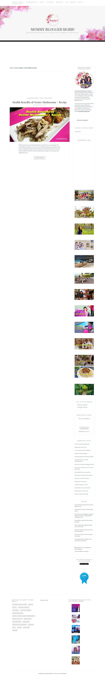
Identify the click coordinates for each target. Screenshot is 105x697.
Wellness (59, 2)
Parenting (26, 621)
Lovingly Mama (78, 103)
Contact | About (17, 2)
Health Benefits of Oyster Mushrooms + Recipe (39, 102)
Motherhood (16, 621)
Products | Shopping (19, 624)
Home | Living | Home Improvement (23, 615)
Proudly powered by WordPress (45, 673)
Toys (66, 2)
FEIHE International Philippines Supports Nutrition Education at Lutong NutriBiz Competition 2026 (84, 516)
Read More (41, 158)
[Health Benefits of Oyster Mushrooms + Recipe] (40, 141)
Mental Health (17, 618)
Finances (73, 2)
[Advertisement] (52, 54)
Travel (80, 2)
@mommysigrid (82, 120)
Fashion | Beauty (17, 3)
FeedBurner (87, 431)
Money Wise (27, 618)
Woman (14, 630)
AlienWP (64, 673)
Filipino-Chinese (25, 610)
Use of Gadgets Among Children (82, 450)
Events (30, 604)
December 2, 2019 (39, 105)
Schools (31, 624)
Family (42, 2)
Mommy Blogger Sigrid (52, 29)
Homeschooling (31, 2)
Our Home (50, 2)
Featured (15, 610)
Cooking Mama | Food (35, 98)
